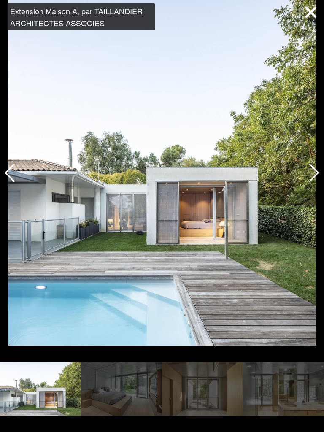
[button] (314, 173)
